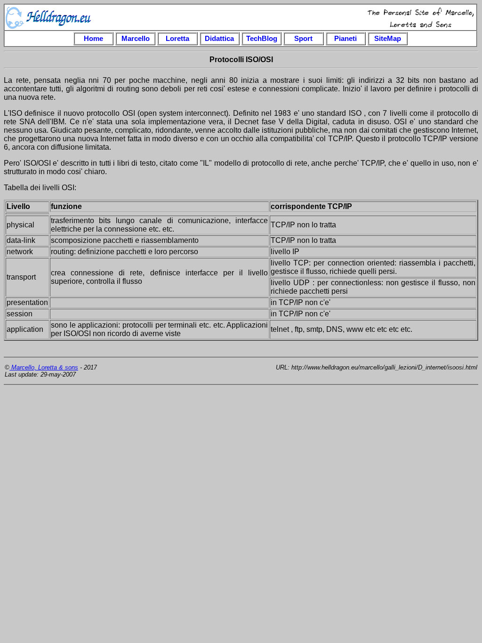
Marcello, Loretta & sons (43, 367)
